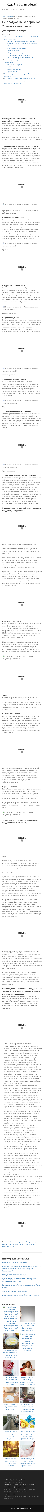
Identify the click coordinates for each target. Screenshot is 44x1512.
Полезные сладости (9, 1247)
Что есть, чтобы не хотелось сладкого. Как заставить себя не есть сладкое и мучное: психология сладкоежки (19, 80)
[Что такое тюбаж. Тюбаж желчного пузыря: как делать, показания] (11, 1375)
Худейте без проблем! (22, 4)
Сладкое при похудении (27, 1244)
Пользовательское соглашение (23, 1484)
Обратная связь (10, 1494)
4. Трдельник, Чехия (13, 51)
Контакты (7, 1484)
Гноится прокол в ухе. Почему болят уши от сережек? (21, 1295)
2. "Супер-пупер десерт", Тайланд (18, 55)
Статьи (21, 9)
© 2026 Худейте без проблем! (14, 1480)
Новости (14, 9)
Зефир (9, 67)
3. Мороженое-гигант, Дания (17, 53)
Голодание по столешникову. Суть (14, 1275)
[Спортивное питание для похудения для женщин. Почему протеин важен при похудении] (27, 1429)
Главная (5, 9)
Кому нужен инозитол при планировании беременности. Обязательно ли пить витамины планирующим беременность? (22, 1268)
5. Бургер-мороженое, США (16, 48)
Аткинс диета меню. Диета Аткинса (14, 1291)
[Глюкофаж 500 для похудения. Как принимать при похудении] (27, 1341)
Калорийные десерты (17, 1242)
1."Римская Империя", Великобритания (20, 58)
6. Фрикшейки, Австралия (15, 46)
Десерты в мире (31, 1242)
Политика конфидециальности (15, 1487)
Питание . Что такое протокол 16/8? (15, 1262)
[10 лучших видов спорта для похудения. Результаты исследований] (11, 1429)
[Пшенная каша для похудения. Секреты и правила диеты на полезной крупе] (11, 1348)
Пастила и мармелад (14, 69)
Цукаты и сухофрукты (14, 64)
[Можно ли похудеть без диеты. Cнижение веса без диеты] (11, 1402)
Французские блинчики (10, 1244)
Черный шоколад (12, 71)
